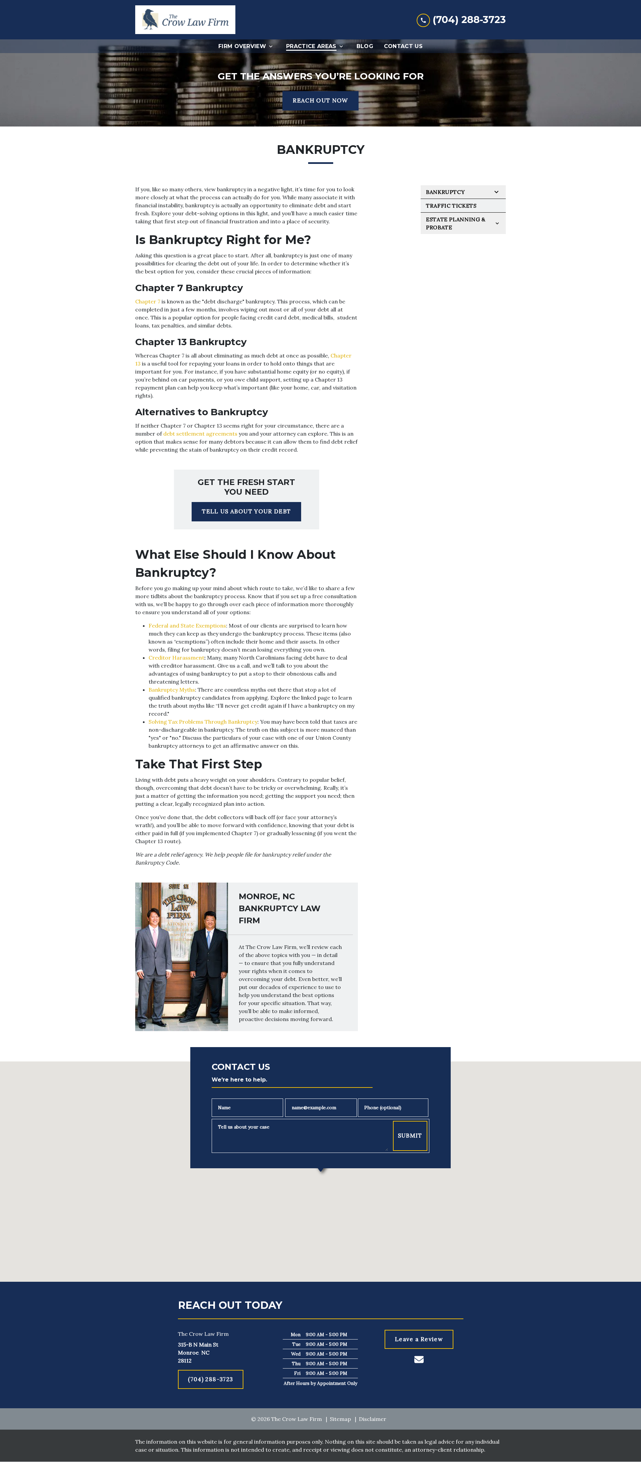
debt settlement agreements (200, 433)
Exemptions (211, 625)
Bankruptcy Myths (172, 689)
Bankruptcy (445, 192)
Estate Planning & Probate (455, 223)
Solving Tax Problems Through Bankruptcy (203, 721)
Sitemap (340, 1419)
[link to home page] (185, 19)
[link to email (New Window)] (419, 1359)
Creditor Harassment (176, 657)
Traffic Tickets (451, 205)
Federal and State (171, 625)
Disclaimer (372, 1419)
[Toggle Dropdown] (272, 46)
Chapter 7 (147, 301)
